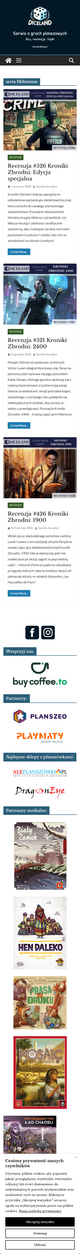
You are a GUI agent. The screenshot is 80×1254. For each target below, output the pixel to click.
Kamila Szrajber (46, 186)
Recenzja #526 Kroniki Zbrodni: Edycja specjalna (38, 172)
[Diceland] (8, 60)
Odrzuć (40, 1245)
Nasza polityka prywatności (40, 1211)
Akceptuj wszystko (40, 1222)
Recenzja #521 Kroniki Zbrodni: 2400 (37, 343)
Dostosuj (40, 1233)
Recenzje (15, 157)
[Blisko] (75, 1157)
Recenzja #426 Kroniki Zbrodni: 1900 (38, 517)
